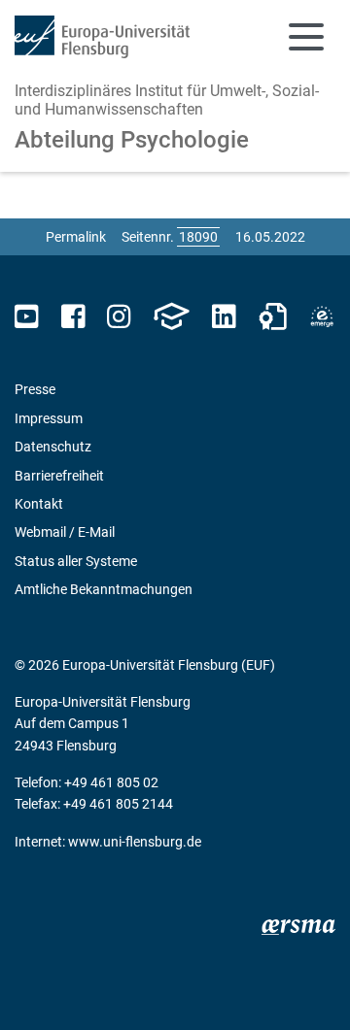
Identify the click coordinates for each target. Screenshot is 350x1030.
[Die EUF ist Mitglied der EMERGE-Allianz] (321, 317)
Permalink (76, 237)
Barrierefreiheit (59, 475)
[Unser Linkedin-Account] (223, 317)
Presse (35, 389)
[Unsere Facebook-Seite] (73, 317)
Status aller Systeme (76, 561)
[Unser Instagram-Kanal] (119, 317)
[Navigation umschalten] (306, 37)
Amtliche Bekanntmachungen (103, 589)
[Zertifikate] (273, 317)
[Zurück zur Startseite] (102, 37)
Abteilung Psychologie (132, 139)
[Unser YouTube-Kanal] (27, 317)
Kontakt (39, 504)
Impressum (49, 418)
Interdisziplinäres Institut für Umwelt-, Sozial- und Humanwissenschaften (167, 100)
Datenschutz (53, 446)
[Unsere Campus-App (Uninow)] (171, 317)
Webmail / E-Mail (65, 532)
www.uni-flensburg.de (134, 841)
